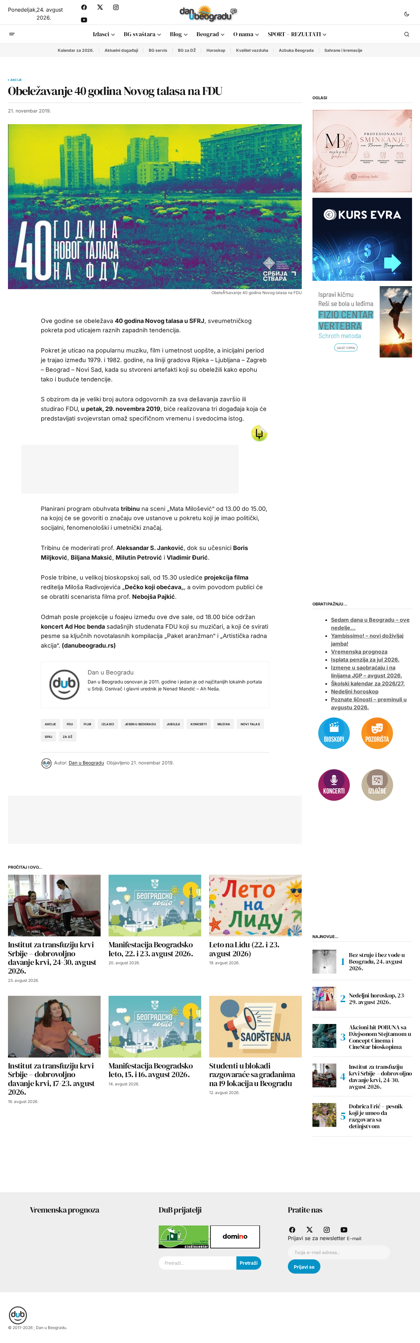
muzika (223, 724)
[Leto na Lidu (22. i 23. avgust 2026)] (255, 905)
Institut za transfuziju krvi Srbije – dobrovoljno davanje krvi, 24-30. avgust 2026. (380, 1077)
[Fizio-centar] (362, 321)
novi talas (250, 724)
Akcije (16, 80)
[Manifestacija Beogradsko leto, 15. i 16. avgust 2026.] (155, 1027)
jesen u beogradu (140, 724)
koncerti (199, 724)
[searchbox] (197, 1263)
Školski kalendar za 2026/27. (368, 683)
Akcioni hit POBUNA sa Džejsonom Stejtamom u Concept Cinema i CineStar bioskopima (380, 1037)
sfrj (48, 737)
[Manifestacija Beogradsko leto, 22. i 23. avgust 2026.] (155, 905)
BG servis (158, 50)
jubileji (173, 724)
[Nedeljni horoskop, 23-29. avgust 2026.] (324, 999)
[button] (406, 14)
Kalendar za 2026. (76, 50)
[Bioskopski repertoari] (334, 732)
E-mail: (354, 1238)
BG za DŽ (187, 50)
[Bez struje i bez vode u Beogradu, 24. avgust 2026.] (324, 962)
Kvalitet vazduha (252, 50)
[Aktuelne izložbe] (377, 784)
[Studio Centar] (184, 1236)
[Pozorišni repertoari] (377, 732)
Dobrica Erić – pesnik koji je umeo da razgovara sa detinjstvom (375, 1116)
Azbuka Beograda (296, 50)
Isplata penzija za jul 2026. (365, 659)
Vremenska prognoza (359, 651)
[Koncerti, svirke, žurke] (334, 784)
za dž (67, 737)
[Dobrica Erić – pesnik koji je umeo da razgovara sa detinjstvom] (324, 1115)
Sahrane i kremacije (343, 50)
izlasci (108, 724)
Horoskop (216, 50)
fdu (70, 724)
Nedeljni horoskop (354, 691)
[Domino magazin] (235, 1236)
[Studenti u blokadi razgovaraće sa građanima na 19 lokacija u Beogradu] (255, 1027)
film (87, 724)
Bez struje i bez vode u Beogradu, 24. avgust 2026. (377, 961)
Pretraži (249, 1263)
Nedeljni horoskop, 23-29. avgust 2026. (377, 998)
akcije (50, 724)
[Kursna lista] (362, 150)
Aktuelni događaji (121, 50)
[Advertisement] (150, 468)
